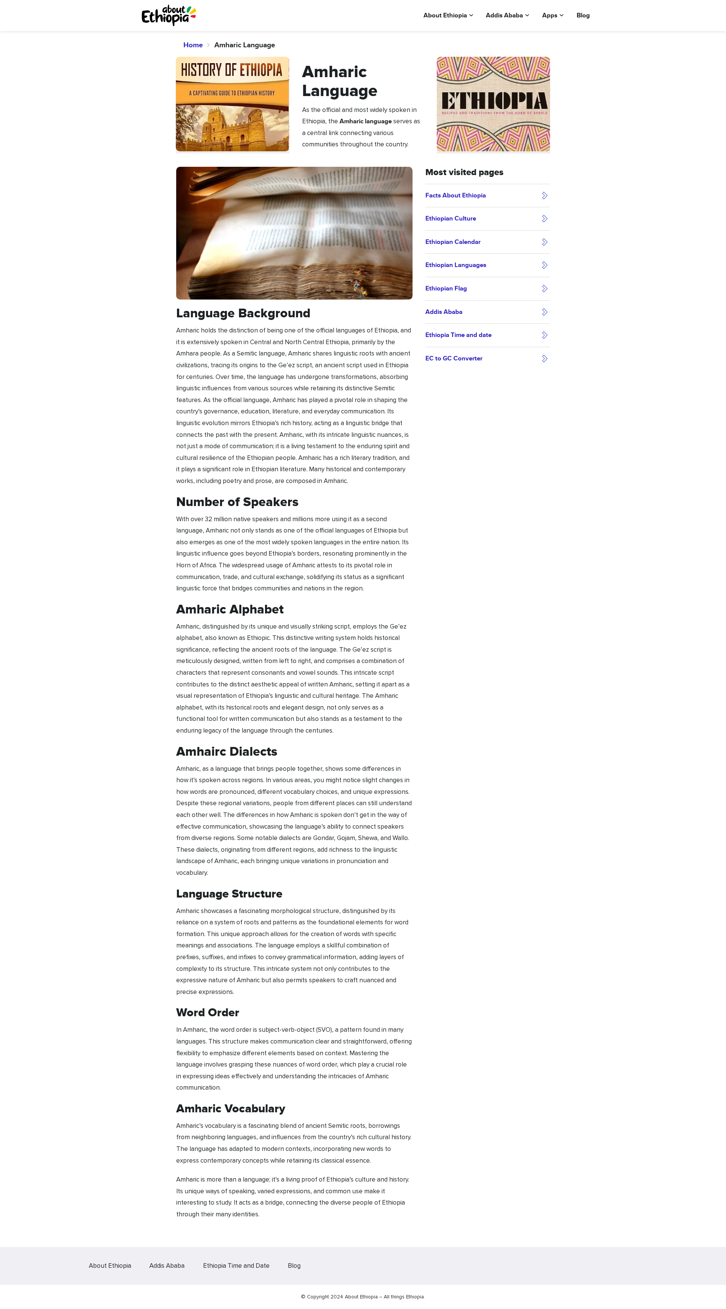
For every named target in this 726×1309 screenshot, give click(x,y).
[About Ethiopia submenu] (471, 14)
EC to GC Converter (453, 358)
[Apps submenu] (561, 14)
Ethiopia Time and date (458, 335)
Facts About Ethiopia (455, 195)
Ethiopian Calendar (453, 242)
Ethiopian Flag (446, 288)
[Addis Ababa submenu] (527, 14)
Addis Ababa (443, 312)
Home (193, 45)
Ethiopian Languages (455, 265)
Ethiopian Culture (450, 218)
